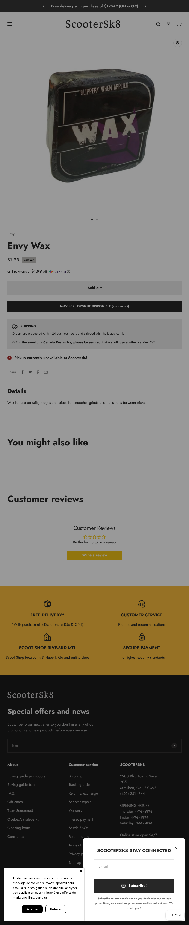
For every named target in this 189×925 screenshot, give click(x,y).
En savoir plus (38, 897)
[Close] (176, 848)
